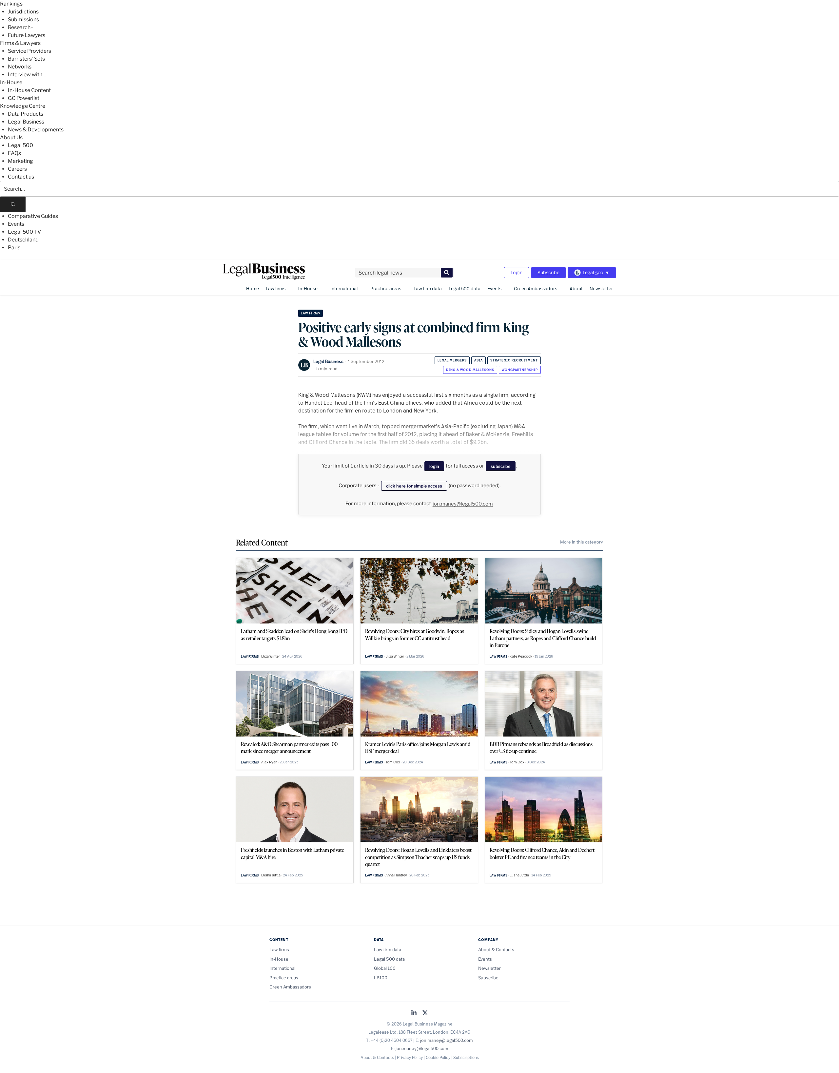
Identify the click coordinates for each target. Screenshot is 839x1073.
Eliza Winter (270, 656)
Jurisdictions (23, 12)
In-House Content (29, 90)
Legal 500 (20, 145)
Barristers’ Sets (26, 59)
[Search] (13, 204)
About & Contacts (496, 949)
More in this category (581, 542)
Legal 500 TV (24, 232)
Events (16, 224)
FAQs (14, 153)
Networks (19, 67)
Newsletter (601, 288)
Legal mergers (452, 360)
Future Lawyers (26, 35)
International (344, 288)
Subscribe (548, 272)
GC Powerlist (23, 98)
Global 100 (385, 968)
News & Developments (36, 129)
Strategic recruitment (514, 360)
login (434, 466)
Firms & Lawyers (20, 43)
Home (252, 288)
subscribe (501, 466)
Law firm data (428, 288)
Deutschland (23, 240)
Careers (17, 169)
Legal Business (26, 122)
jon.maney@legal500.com (463, 504)
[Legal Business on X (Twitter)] (425, 1013)
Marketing (20, 161)
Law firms (275, 288)
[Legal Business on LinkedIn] (414, 1013)
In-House (11, 82)
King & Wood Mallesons (470, 370)
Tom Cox (392, 762)
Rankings (11, 4)
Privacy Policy (410, 1057)
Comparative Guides (33, 216)
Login (516, 272)
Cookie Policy (438, 1057)
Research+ (20, 27)
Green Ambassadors (535, 288)
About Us (11, 137)
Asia (478, 360)
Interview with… (27, 74)
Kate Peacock (521, 656)
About (576, 288)
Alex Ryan (269, 762)
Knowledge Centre (22, 106)
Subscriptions (466, 1057)
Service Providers (29, 51)
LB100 (380, 977)
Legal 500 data (464, 288)
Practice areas (385, 288)
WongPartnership (520, 370)
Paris (14, 247)
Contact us (21, 177)
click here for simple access (414, 486)
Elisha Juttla (271, 875)
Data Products (25, 114)
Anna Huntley (396, 875)
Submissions (23, 19)
